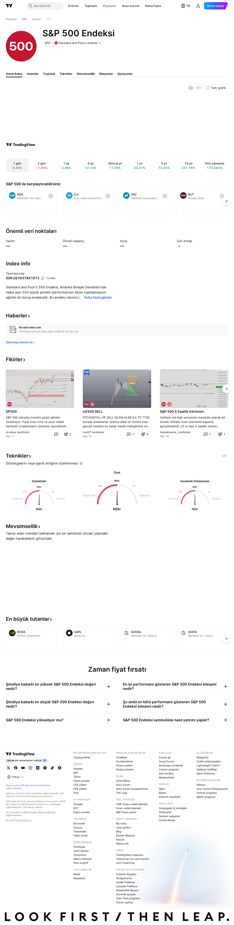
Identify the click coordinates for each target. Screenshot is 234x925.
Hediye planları (125, 769)
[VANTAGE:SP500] (163, 404)
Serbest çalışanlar (169, 816)
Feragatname (124, 878)
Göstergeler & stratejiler (173, 808)
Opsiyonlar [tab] (125, 74)
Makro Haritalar (82, 858)
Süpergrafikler (81, 757)
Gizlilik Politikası (125, 882)
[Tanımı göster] (17, 241)
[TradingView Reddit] (59, 767)
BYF (75, 772)
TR (188, 6)
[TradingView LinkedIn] (37, 767)
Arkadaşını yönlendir (171, 765)
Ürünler (73, 6)
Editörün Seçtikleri (169, 796)
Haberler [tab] (33, 74)
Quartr (41, 812)
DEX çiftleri (79, 788)
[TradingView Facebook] (15, 767)
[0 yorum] (56, 434)
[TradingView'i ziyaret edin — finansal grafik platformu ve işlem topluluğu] (20, 144)
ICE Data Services (30, 785)
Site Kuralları (166, 773)
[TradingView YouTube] (23, 767)
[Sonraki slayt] (226, 388)
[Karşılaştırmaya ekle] (51, 196)
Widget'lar (203, 757)
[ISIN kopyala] (42, 278)
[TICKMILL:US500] (86, 404)
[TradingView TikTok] (52, 767)
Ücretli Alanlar (167, 820)
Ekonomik (79, 823)
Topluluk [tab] (49, 74)
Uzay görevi (123, 827)
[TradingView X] (8, 767)
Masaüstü (79, 878)
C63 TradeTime (125, 862)
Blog (118, 831)
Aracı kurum (130, 6)
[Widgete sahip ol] (198, 88)
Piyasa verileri (124, 765)
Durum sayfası (124, 902)
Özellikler (121, 757)
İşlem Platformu (206, 773)
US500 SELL (93, 411)
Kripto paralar (81, 780)
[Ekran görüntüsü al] (191, 88)
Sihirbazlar (165, 812)
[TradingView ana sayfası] (9, 5)
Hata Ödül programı (128, 898)
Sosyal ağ (165, 757)
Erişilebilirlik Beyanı (127, 890)
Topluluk (91, 6)
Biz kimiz (121, 823)
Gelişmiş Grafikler (207, 769)
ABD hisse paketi (126, 812)
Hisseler (78, 768)
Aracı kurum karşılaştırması (132, 788)
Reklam (201, 784)
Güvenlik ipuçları (126, 894)
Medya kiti (122, 843)
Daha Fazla (153, 6)
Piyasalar (109, 6)
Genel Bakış (123, 780)
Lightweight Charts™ (209, 765)
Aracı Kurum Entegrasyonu (212, 788)
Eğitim (162, 792)
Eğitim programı (206, 796)
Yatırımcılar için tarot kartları (132, 858)
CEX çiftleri (79, 784)
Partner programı (207, 792)
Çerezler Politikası (126, 886)
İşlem (162, 788)
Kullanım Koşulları (126, 874)
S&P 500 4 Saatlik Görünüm (182, 411)
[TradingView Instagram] (30, 767)
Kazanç (77, 827)
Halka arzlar (80, 835)
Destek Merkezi (125, 835)
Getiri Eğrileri (80, 850)
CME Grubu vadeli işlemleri (132, 804)
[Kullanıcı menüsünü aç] (198, 5)
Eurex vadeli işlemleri (128, 808)
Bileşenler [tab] (106, 74)
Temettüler (79, 831)
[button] (81, 5)
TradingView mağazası (129, 854)
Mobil (76, 874)
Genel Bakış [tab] (14, 74)
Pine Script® (80, 862)
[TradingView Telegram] (45, 767)
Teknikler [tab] (66, 74)
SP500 (11, 411)
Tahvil (76, 776)
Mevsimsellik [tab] (86, 74)
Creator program (169, 769)
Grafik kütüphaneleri (209, 761)
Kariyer (120, 839)
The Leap (121, 792)
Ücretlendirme (124, 761)
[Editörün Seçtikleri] (86, 372)
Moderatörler (166, 777)
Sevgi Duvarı (166, 761)
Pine (76, 792)
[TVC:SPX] (9, 404)
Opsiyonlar (79, 854)
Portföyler (79, 846)
